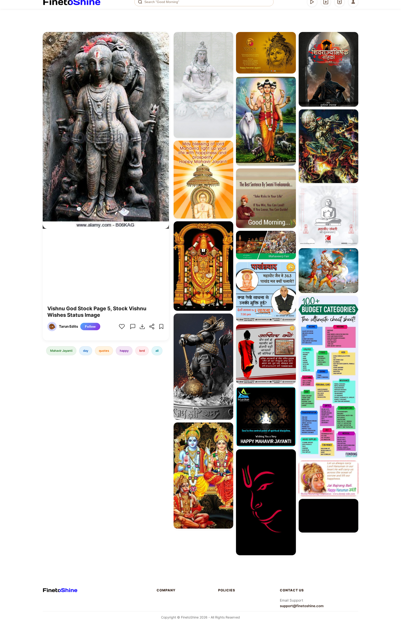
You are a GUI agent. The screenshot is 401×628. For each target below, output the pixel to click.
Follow (90, 326)
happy (124, 350)
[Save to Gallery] (228, 45)
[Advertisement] (105, 270)
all (156, 350)
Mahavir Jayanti (61, 350)
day (85, 350)
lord (142, 350)
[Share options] (228, 37)
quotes (104, 350)
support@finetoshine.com (301, 606)
